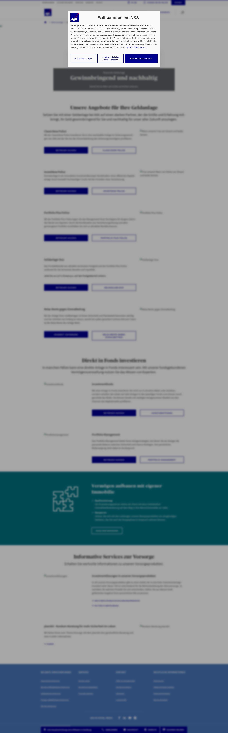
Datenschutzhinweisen (137, 47)
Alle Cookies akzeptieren (141, 58)
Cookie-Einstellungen (83, 58)
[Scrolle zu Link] (74, 17)
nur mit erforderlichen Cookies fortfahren (110, 58)
